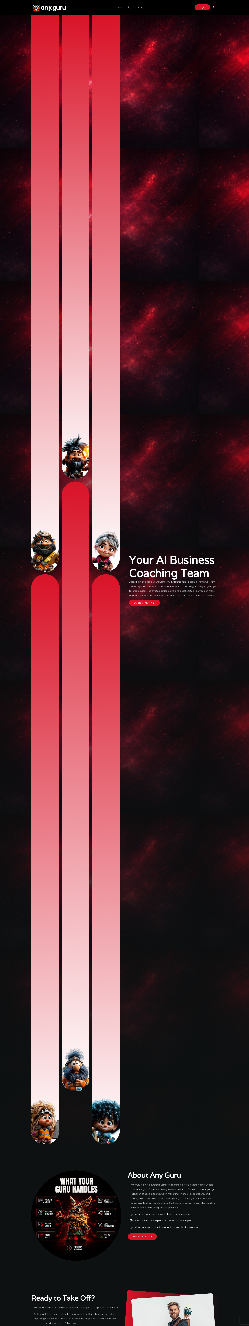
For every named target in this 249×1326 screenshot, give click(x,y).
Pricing (140, 7)
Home (119, 7)
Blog (129, 7)
